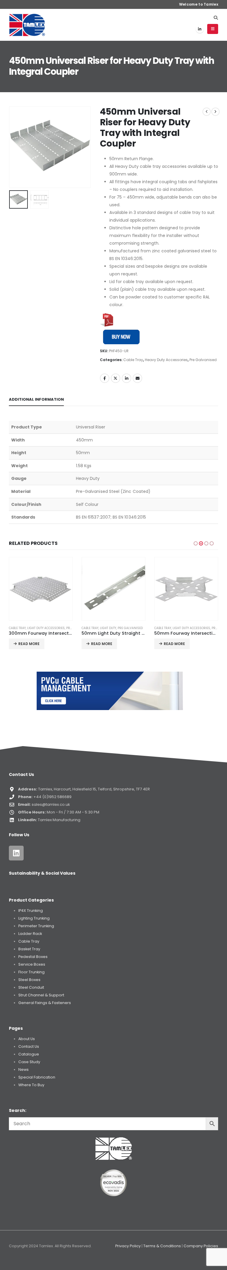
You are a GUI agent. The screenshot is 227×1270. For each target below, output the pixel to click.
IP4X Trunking (30, 910)
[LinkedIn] (200, 29)
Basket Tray (29, 948)
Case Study (29, 1061)
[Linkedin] (16, 853)
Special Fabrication (36, 1077)
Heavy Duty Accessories (166, 359)
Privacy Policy (128, 1245)
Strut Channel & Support (41, 995)
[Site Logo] (27, 25)
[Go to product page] (40, 589)
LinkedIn (126, 378)
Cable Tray (133, 359)
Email (137, 378)
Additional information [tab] (36, 399)
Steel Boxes (29, 979)
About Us (26, 1038)
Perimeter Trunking (36, 925)
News (23, 1069)
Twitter (115, 378)
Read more (29, 643)
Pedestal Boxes (33, 956)
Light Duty (35, 628)
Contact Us (28, 1046)
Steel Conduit (31, 987)
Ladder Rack (30, 933)
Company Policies (201, 1245)
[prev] (206, 112)
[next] (215, 112)
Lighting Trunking (34, 918)
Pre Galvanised (203, 359)
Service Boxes (31, 964)
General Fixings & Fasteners (44, 1002)
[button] (215, 18)
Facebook (104, 378)
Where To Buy (31, 1084)
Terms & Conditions (162, 1245)
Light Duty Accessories (118, 628)
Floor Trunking (31, 972)
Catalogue (28, 1054)
